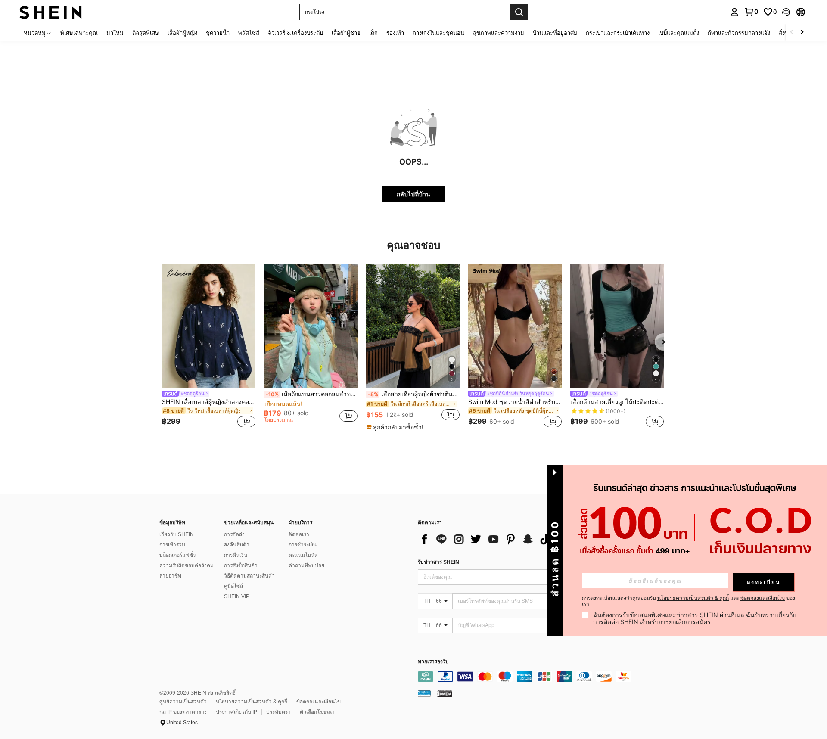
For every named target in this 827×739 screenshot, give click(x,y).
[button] (786, 12)
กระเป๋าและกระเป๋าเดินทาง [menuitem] (618, 32)
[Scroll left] (792, 32)
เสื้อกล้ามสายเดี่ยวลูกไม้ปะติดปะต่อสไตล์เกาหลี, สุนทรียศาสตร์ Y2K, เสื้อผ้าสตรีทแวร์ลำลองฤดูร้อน (617, 401)
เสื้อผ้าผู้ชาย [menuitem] (346, 32)
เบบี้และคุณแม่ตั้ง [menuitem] (678, 32)
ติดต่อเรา (299, 534)
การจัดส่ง (234, 534)
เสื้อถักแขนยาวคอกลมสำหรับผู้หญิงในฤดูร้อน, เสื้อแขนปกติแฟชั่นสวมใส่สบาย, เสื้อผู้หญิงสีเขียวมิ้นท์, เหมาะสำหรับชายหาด (312, 394)
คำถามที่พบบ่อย (306, 565)
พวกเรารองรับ (433, 661)
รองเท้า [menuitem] (395, 32)
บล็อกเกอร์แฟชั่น (177, 555)
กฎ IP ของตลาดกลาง (183, 712)
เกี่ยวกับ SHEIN (176, 534)
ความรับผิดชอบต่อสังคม (186, 565)
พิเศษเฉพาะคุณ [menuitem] (79, 32)
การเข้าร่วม (172, 545)
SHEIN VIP (236, 596)
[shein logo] (50, 12)
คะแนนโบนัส (303, 555)
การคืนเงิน (235, 555)
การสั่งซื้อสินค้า (241, 565)
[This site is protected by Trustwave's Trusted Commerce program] (424, 693)
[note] (396, 427)
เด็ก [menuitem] (373, 32)
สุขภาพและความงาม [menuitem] (498, 32)
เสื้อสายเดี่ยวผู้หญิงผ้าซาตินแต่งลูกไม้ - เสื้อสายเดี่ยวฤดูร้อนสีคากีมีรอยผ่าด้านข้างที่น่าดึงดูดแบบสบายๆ (414, 394)
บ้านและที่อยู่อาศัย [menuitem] (555, 32)
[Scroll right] (802, 32)
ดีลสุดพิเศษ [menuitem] (145, 32)
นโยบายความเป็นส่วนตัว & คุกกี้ (251, 702)
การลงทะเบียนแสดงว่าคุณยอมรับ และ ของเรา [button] (688, 601)
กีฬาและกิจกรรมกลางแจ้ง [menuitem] (739, 32)
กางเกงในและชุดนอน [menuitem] (438, 32)
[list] (487, 539)
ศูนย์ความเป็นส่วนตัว (183, 702)
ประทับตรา (278, 712)
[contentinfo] (547, 676)
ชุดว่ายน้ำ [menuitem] (218, 32)
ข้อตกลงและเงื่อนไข (318, 702)
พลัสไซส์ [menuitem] (248, 32)
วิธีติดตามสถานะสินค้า (249, 576)
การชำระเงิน (303, 545)
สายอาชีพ (170, 576)
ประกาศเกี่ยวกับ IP (236, 712)
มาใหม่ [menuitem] (115, 32)
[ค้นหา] (519, 12)
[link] (751, 11)
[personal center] (734, 12)
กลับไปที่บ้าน (413, 194)
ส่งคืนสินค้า (236, 545)
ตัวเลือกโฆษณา (317, 712)
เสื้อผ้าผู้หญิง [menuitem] (182, 32)
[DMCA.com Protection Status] (444, 693)
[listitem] (208, 347)
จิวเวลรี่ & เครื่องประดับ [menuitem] (295, 32)
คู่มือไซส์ (233, 586)
